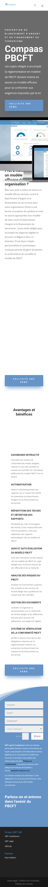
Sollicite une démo (20, 105)
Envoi (37, 736)
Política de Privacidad (29, 880)
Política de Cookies (24, 884)
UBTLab (8, 846)
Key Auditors (10, 857)
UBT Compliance (12, 836)
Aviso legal (12, 880)
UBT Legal (9, 841)
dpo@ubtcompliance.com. (20, 770)
